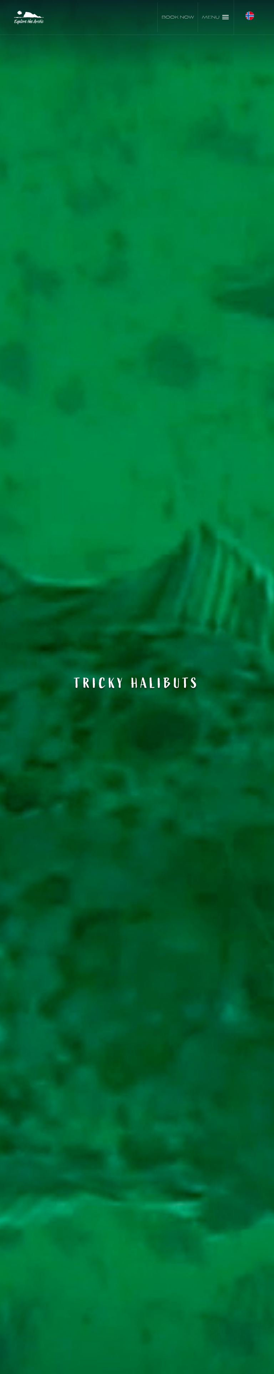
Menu (210, 17)
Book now (178, 17)
